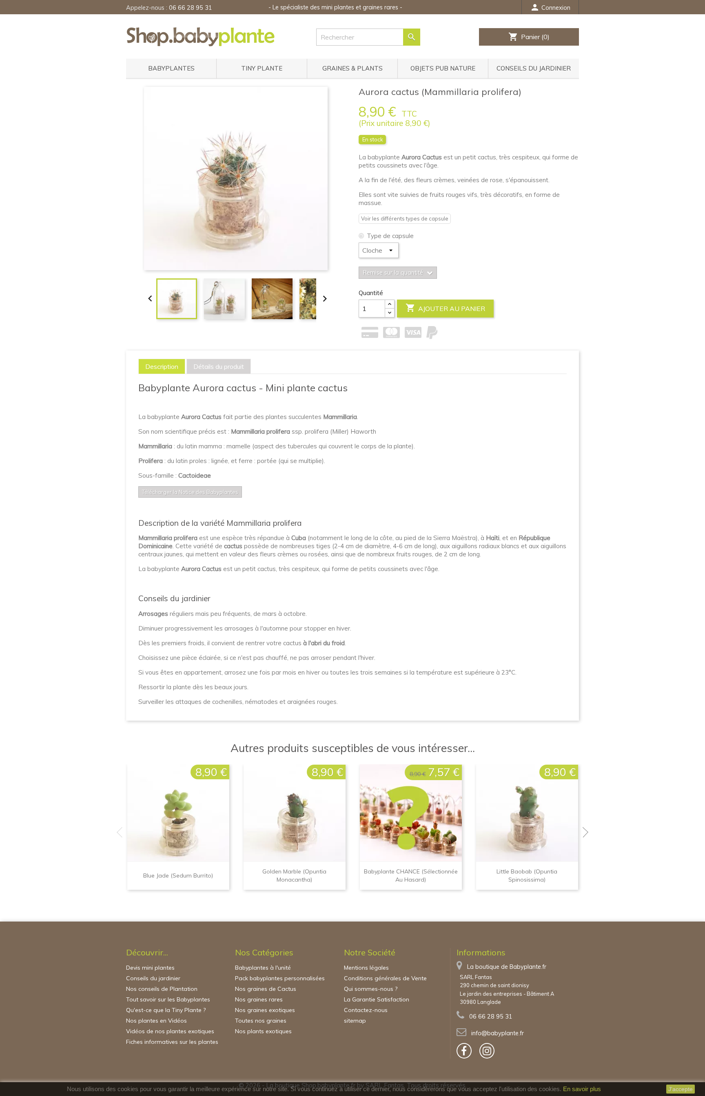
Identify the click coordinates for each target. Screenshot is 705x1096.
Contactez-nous (366, 1010)
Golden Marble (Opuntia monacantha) (294, 875)
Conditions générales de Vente (385, 978)
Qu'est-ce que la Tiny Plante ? (166, 1010)
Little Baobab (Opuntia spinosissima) (527, 875)
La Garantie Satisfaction (376, 999)
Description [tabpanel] (161, 366)
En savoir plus (582, 1088)
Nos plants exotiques (263, 1031)
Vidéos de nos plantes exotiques (170, 1031)
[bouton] (464, 1051)
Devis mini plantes (150, 967)
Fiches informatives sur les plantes (172, 1041)
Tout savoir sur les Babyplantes (168, 999)
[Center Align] (390, 304)
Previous (122, 832)
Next (583, 832)
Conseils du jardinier (534, 68)
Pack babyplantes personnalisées (280, 978)
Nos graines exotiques (265, 1010)
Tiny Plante (261, 68)
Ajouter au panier (445, 308)
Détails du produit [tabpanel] (218, 366)
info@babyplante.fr (497, 1033)
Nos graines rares (259, 999)
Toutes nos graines (260, 1020)
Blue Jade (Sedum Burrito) (178, 875)
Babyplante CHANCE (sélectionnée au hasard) (411, 875)
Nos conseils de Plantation (161, 988)
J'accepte (680, 1089)
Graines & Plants (352, 68)
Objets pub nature (442, 68)
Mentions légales (366, 967)
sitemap (355, 1020)
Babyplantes (171, 68)
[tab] (161, 366)
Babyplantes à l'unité (263, 967)
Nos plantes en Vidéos (156, 1020)
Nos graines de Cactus (265, 988)
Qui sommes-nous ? (370, 988)
